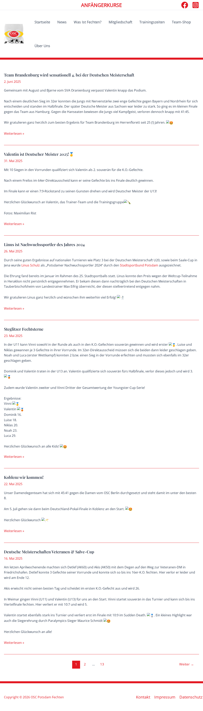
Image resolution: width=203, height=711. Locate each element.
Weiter (186, 664)
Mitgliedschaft (120, 22)
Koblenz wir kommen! (24, 477)
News (62, 22)
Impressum (164, 697)
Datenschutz (190, 697)
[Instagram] (195, 5)
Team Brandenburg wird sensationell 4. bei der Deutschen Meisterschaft (69, 74)
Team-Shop (181, 22)
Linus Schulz (30, 265)
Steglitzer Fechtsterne (23, 329)
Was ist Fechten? (88, 22)
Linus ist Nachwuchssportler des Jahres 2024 (44, 244)
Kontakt (143, 697)
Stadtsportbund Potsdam (139, 265)
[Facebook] (184, 5)
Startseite (42, 22)
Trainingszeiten (152, 22)
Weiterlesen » (14, 133)
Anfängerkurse (101, 5)
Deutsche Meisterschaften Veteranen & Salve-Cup (49, 551)
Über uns (42, 45)
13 (102, 664)
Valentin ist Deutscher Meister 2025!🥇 (39, 154)
